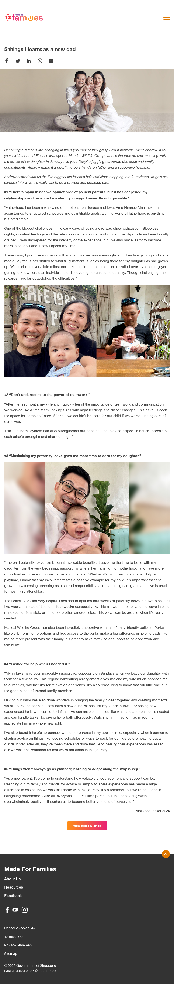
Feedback (13, 895)
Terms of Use (14, 936)
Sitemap (10, 953)
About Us (12, 878)
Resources (13, 887)
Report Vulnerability (19, 928)
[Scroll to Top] (166, 854)
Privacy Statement (18, 945)
